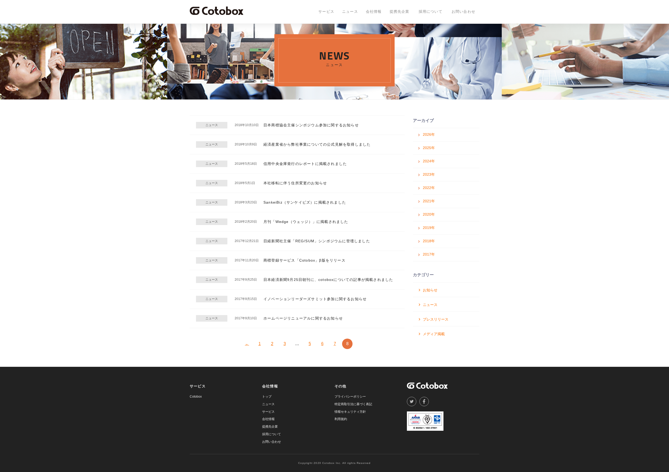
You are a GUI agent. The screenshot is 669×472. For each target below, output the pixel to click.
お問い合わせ (463, 11)
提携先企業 (400, 11)
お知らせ (430, 290)
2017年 (429, 254)
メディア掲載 (434, 334)
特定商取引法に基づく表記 (353, 404)
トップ (267, 396)
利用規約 (340, 419)
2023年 (429, 174)
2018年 (429, 241)
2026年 (429, 134)
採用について (430, 11)
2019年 (429, 228)
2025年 (429, 148)
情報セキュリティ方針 (350, 412)
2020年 (429, 214)
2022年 (429, 188)
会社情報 (374, 11)
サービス (326, 11)
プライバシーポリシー (350, 396)
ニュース (350, 11)
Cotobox (196, 396)
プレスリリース (435, 319)
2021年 (429, 201)
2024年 (429, 161)
